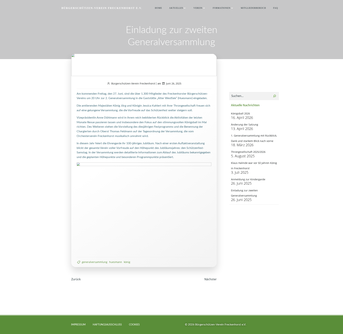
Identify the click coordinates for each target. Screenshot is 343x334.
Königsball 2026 (240, 113)
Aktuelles (176, 8)
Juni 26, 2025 (173, 83)
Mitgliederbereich (253, 8)
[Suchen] (274, 96)
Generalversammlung (94, 262)
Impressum (78, 324)
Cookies (134, 324)
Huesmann (115, 262)
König (127, 262)
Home (158, 8)
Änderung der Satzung (244, 124)
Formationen (221, 8)
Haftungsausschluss (107, 324)
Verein (197, 8)
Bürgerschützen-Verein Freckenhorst (133, 83)
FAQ (275, 8)
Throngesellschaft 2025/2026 (248, 152)
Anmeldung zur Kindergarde (248, 179)
